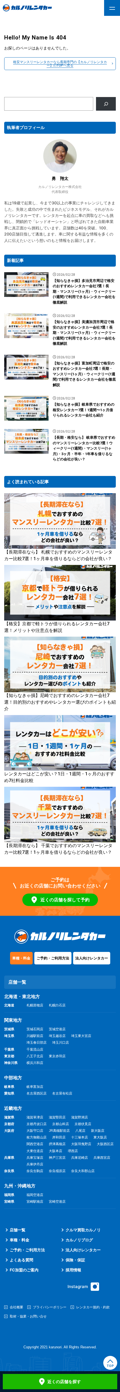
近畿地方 (13, 1108)
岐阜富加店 (35, 1087)
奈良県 (9, 1171)
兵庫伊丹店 (35, 1164)
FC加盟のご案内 (24, 1269)
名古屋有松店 (62, 1093)
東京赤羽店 (57, 1056)
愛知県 (9, 1093)
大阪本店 (55, 1151)
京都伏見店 (83, 1124)
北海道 (9, 1005)
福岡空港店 (35, 1195)
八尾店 (80, 1131)
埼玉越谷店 (57, 1036)
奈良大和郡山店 (83, 1171)
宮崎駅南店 (35, 1202)
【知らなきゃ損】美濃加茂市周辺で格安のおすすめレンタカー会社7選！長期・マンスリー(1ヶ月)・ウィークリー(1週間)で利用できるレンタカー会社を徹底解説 (84, 333)
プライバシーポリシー (49, 1307)
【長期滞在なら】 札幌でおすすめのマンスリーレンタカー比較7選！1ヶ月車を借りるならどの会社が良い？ (58, 555)
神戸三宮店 (57, 1158)
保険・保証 (75, 1259)
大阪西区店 (105, 1144)
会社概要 (16, 1307)
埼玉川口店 (60, 1042)
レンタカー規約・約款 (93, 1307)
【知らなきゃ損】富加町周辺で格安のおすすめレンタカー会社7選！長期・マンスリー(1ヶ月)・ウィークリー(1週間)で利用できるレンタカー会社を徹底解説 (84, 374)
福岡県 (9, 1195)
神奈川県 (11, 1063)
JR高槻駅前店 (59, 1131)
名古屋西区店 (37, 1093)
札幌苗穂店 (35, 1005)
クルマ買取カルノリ (83, 1229)
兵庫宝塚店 (35, 1158)
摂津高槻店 (57, 1144)
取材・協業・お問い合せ (28, 1316)
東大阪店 (100, 1137)
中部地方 (13, 1077)
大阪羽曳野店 (81, 1144)
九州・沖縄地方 (19, 1185)
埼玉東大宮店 (81, 1036)
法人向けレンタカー (91, 958)
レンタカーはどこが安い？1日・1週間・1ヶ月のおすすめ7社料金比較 (59, 777)
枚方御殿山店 (37, 1137)
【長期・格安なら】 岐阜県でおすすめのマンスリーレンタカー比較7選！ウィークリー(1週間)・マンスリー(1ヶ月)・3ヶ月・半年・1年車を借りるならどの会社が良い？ (84, 448)
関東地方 (13, 1020)
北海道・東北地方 (22, 996)
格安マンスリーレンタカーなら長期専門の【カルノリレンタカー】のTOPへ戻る (60, 63)
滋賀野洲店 (79, 1117)
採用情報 (73, 1269)
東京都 (9, 1056)
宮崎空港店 (57, 1202)
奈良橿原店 (57, 1171)
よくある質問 (21, 1259)
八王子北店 (35, 1056)
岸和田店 (59, 1137)
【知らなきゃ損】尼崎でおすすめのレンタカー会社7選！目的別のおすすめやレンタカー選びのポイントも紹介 (60, 702)
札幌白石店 (57, 1005)
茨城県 (9, 1029)
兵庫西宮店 (101, 1158)
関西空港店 (35, 1144)
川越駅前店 (35, 1036)
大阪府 (9, 1131)
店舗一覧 (17, 1229)
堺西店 (73, 1151)
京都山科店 (60, 1124)
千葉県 (9, 1049)
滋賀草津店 (35, 1117)
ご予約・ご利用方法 (53, 958)
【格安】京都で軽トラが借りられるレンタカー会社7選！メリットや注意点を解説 (56, 627)
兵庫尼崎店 (79, 1158)
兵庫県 (9, 1158)
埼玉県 (9, 1036)
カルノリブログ (79, 1239)
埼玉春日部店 (37, 1042)
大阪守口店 (35, 1131)
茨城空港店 (57, 1029)
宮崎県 (9, 1202)
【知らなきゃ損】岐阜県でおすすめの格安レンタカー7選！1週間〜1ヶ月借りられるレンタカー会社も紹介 (83, 409)
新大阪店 (97, 1131)
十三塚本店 (79, 1137)
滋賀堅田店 (57, 1117)
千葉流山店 (35, 1049)
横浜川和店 (35, 1063)
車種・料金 (21, 958)
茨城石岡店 (35, 1029)
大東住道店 (35, 1151)
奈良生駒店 (35, 1171)
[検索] (106, 104)
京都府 (9, 1124)
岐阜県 (9, 1087)
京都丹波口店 (37, 1124)
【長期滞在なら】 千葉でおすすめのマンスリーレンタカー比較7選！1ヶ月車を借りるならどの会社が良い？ (58, 849)
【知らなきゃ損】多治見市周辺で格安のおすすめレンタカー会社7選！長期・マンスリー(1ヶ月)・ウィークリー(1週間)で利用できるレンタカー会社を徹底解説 (84, 291)
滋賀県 (9, 1117)
